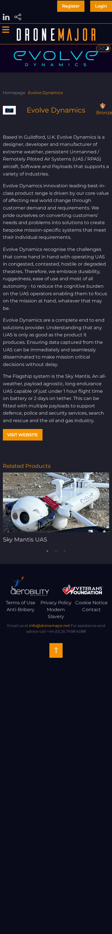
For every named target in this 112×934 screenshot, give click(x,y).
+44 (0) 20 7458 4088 (66, 631)
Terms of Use (20, 602)
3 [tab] (64, 551)
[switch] (103, 48)
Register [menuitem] (71, 6)
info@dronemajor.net (49, 625)
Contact (91, 609)
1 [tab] (47, 551)
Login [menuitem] (101, 6)
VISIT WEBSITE (22, 434)
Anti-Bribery (20, 609)
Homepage (14, 92)
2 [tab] (56, 551)
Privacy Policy (56, 602)
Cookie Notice (91, 602)
